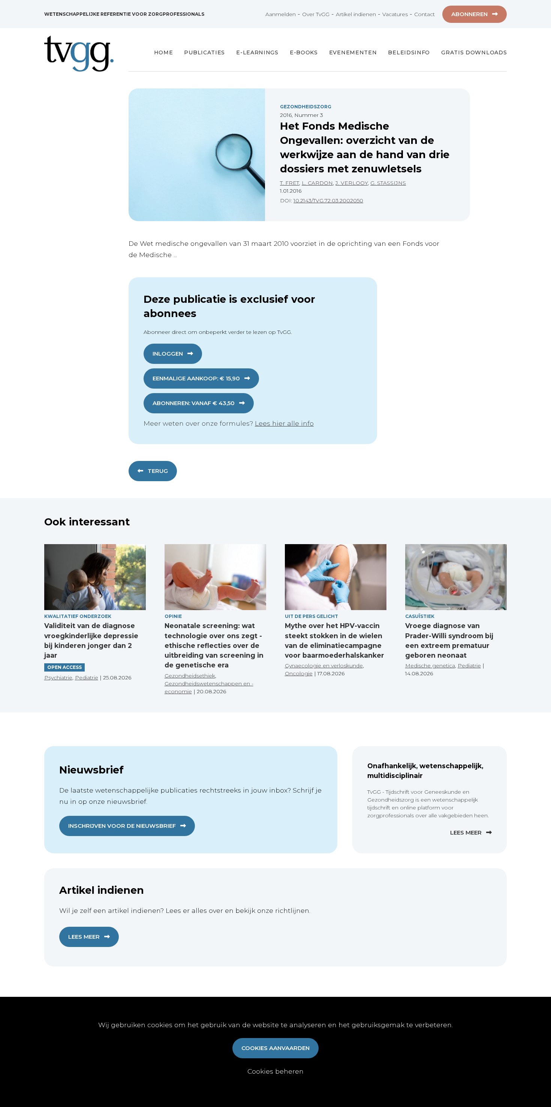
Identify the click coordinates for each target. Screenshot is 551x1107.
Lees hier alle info (284, 423)
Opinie (173, 616)
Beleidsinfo (409, 52)
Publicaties (204, 52)
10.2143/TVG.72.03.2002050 (328, 200)
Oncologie (299, 673)
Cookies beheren (275, 1071)
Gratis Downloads (474, 52)
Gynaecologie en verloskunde (324, 665)
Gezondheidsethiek (190, 675)
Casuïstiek (419, 616)
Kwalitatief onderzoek (77, 616)
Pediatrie (86, 677)
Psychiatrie (58, 677)
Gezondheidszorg (305, 106)
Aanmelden (280, 14)
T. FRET (289, 183)
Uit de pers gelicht (311, 616)
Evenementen (353, 52)
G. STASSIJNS (388, 183)
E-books (304, 52)
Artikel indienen (356, 14)
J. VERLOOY (351, 183)
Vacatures (395, 14)
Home (163, 52)
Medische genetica (430, 665)
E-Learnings (257, 52)
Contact (424, 14)
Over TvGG (315, 14)
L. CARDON (317, 183)
